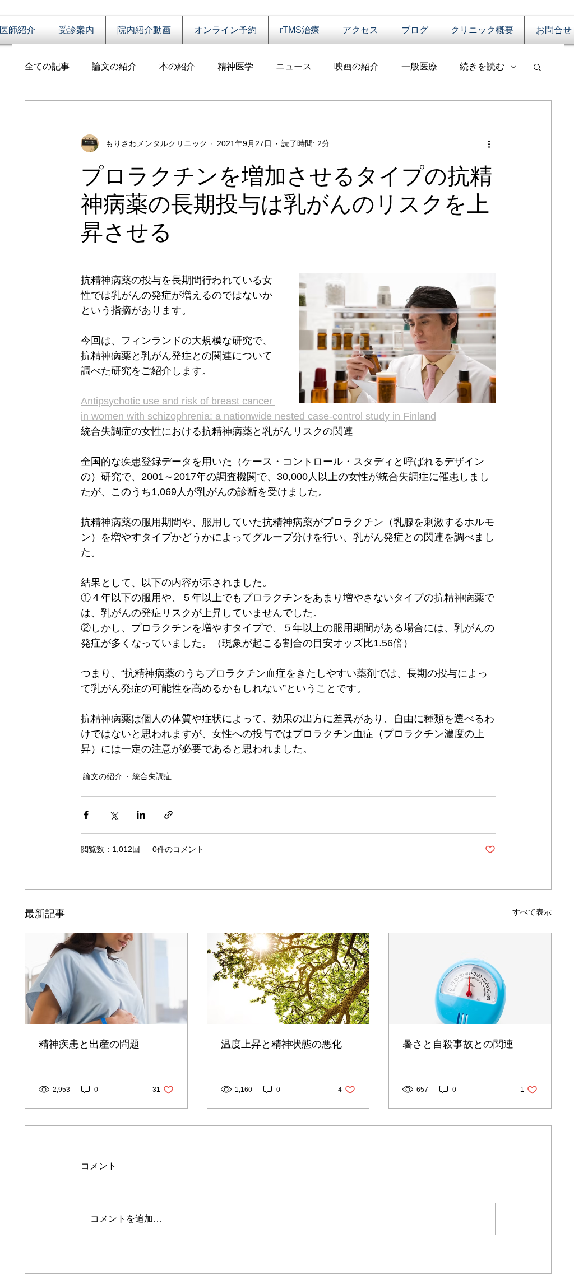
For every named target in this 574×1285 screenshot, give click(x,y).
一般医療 (419, 66)
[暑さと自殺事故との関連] (470, 978)
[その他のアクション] (489, 143)
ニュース (294, 66)
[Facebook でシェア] (86, 814)
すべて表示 (532, 911)
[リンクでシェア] (168, 814)
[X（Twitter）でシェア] (113, 814)
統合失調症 (152, 776)
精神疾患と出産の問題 (89, 1044)
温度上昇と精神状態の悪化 (281, 1044)
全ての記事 (47, 66)
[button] (537, 66)
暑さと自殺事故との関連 (457, 1044)
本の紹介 (177, 66)
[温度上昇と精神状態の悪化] (288, 978)
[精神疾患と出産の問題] (106, 978)
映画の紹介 (356, 66)
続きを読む (482, 66)
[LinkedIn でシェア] (141, 814)
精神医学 (235, 66)
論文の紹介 (114, 66)
